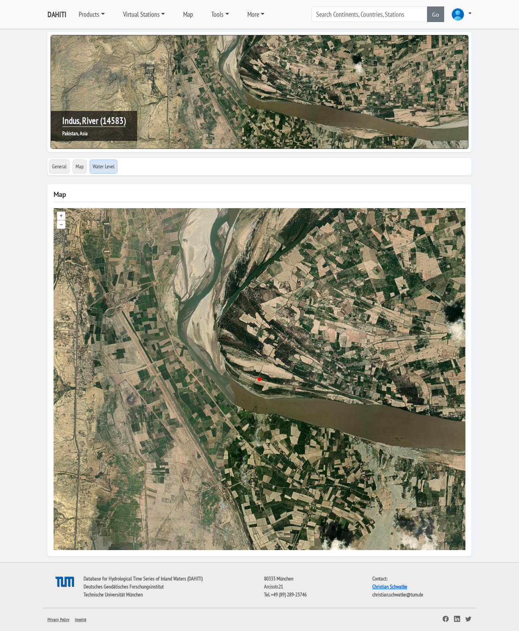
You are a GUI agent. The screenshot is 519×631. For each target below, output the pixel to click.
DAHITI (56, 14)
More (253, 14)
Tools (217, 14)
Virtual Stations (141, 14)
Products (89, 14)
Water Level (103, 166)
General (59, 166)
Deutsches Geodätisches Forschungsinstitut (124, 586)
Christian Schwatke (389, 586)
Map (188, 14)
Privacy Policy (58, 619)
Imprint (80, 619)
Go (435, 14)
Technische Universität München (113, 594)
